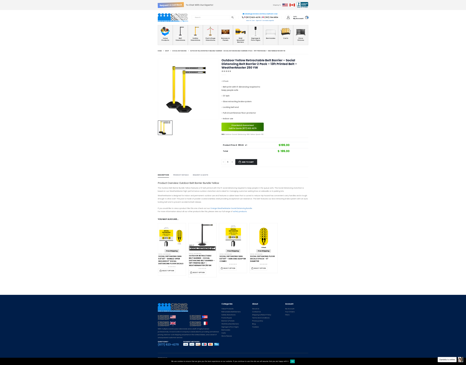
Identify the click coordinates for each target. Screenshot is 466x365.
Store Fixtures (301, 39)
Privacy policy (257, 321)
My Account (289, 309)
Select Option (168, 271)
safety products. (240, 211)
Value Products (165, 39)
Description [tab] (163, 175)
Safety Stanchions (195, 39)
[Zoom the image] (167, 316)
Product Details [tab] (181, 175)
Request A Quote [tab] (200, 175)
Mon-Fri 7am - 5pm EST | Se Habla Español (260, 20)
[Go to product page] (202, 237)
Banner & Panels (227, 321)
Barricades (270, 38)
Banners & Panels (225, 39)
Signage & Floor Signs (255, 39)
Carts (285, 38)
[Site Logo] (173, 17)
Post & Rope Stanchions (210, 39)
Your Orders (290, 312)
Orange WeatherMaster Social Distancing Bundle (231, 208)
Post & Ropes (226, 318)
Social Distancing (164, 254)
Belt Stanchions (180, 39)
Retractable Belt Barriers (231, 312)
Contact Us (256, 312)
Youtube (255, 327)
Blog (254, 324)
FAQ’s (287, 315)
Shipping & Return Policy (261, 315)
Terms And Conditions (261, 318)
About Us (255, 309)
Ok (292, 361)
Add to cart (248, 162)
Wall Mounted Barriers (240, 40)
